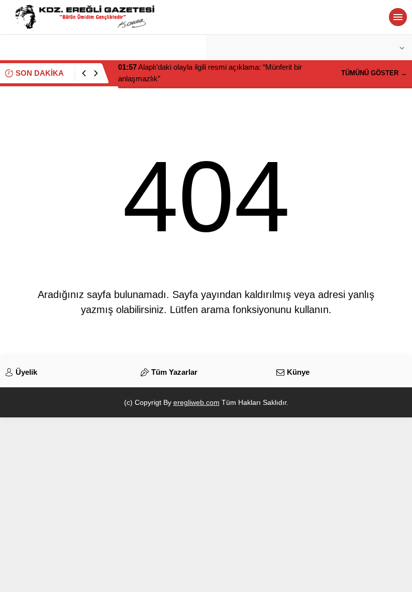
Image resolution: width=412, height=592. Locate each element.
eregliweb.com (196, 402)
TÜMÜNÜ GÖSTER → (374, 73)
